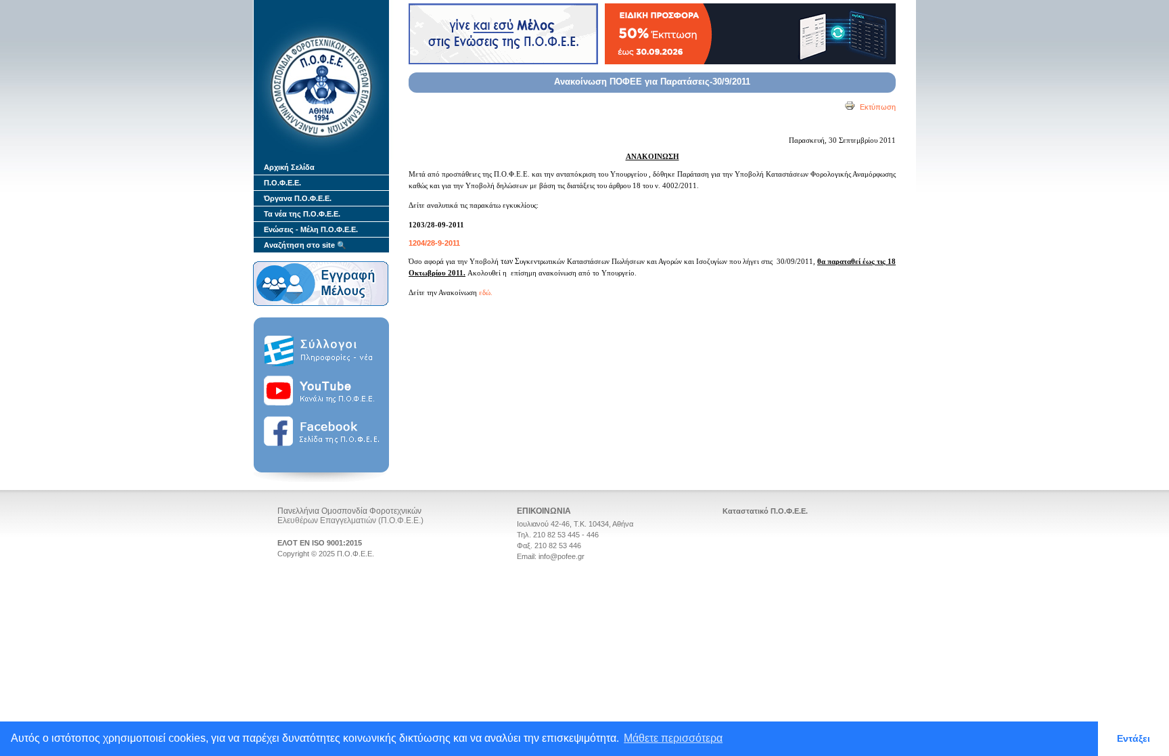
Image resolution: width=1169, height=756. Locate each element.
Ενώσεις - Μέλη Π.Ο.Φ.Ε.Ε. (311, 229)
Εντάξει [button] (1133, 738)
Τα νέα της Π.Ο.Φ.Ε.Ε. (302, 214)
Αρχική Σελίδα (289, 167)
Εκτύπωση (877, 107)
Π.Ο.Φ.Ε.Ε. (282, 183)
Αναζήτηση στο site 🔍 (305, 245)
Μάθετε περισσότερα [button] (673, 738)
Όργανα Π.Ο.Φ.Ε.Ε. (297, 198)
